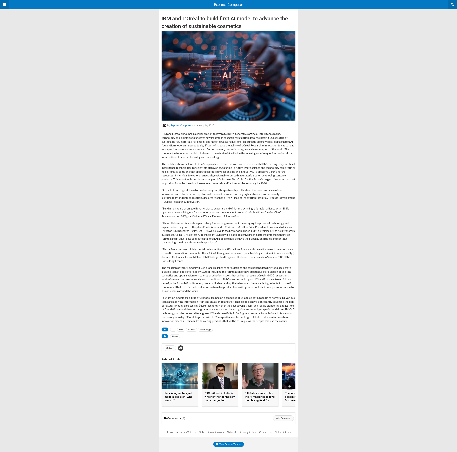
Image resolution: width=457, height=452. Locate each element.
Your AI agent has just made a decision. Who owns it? (178, 397)
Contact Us (265, 432)
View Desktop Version (230, 444)
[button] (4, 4)
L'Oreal (191, 329)
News (175, 336)
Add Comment (283, 418)
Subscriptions (283, 432)
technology (205, 329)
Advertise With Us (186, 432)
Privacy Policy (248, 432)
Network (232, 432)
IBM (181, 329)
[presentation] (290, 386)
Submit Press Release (211, 432)
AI (173, 329)
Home (169, 432)
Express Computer (228, 5)
